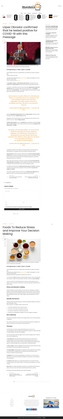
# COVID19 (20, 133)
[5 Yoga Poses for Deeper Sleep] (39, 16)
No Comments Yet (8, 182)
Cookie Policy (39, 417)
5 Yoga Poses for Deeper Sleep (44, 16)
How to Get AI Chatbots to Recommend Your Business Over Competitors (32, 17)
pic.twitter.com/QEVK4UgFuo (23, 140)
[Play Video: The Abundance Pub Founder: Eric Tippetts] (51, 403)
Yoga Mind (11, 400)
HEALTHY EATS (12, 404)
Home (22, 13)
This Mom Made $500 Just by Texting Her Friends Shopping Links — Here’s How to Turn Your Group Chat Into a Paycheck (9, 17)
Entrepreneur (5, 23)
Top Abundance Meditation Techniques (51, 33)
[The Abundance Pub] (31, 6)
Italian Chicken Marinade (55, 16)
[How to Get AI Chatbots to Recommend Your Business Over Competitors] (27, 17)
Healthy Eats (34, 13)
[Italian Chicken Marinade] (50, 16)
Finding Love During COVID (51, 55)
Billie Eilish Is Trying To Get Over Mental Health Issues (52, 48)
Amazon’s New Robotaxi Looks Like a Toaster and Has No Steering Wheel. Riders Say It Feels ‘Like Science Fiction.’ (21, 17)
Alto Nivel (18, 80)
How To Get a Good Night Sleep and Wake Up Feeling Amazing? (52, 27)
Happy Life (29, 13)
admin (4, 236)
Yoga (25, 13)
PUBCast (40, 13)
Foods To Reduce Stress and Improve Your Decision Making (21, 230)
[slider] (51, 407)
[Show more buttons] (58, 407)
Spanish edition (23, 78)
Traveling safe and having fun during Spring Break (51, 41)
